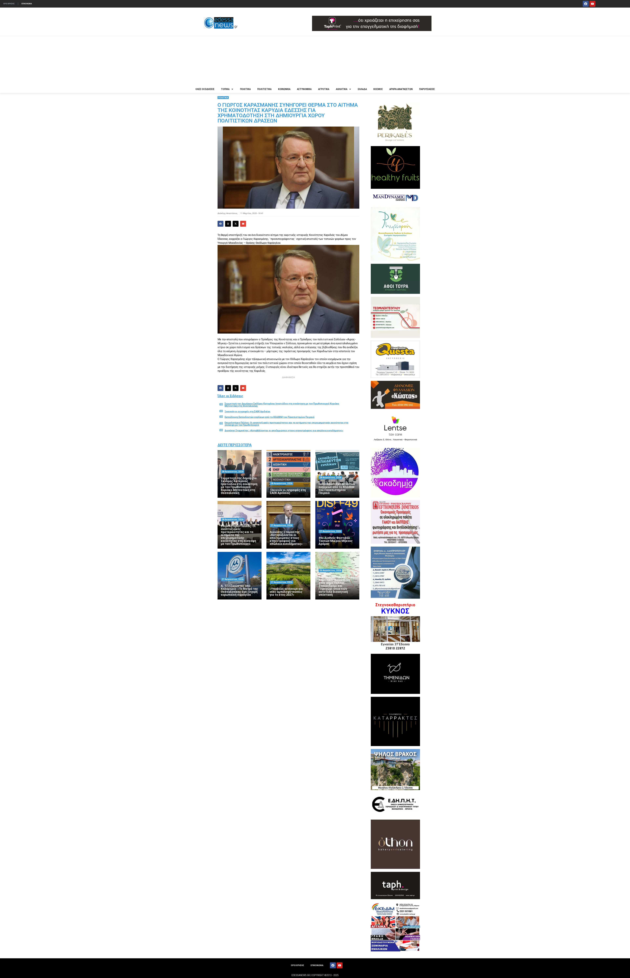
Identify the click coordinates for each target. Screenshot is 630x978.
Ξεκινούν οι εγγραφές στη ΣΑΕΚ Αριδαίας (247, 411)
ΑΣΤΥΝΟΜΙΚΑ (304, 89)
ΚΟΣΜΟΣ (378, 89)
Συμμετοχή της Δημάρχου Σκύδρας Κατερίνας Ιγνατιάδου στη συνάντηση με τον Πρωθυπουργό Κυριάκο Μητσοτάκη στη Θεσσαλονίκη (282, 404)
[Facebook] (586, 4)
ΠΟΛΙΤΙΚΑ (245, 89)
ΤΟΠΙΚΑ (225, 89)
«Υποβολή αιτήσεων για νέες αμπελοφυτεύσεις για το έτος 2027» (286, 591)
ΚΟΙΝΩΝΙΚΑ (284, 89)
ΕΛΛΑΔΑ (362, 89)
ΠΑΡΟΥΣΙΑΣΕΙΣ (427, 89)
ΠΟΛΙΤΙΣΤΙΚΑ (264, 89)
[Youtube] (592, 4)
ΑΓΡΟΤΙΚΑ (323, 89)
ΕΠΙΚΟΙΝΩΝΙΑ (26, 4)
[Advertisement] (315, 61)
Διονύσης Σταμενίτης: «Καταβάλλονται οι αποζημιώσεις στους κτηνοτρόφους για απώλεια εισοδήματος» (284, 430)
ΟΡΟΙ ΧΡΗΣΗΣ (9, 4)
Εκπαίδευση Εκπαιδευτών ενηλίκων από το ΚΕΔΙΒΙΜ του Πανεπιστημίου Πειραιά (269, 417)
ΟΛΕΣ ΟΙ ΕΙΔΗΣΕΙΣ (204, 89)
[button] (220, 224)
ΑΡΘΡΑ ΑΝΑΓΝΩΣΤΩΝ (401, 89)
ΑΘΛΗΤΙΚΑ (341, 89)
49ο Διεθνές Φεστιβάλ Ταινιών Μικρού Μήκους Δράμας (336, 540)
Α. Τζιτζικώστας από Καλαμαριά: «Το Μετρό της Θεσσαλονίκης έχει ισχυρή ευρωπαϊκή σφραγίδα (239, 590)
